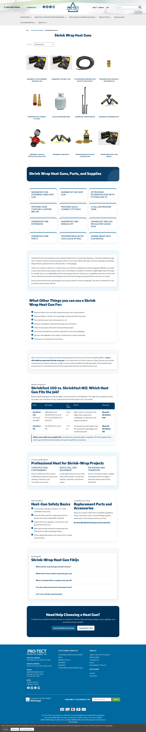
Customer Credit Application (70, 655)
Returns (61, 662)
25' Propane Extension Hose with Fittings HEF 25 (85, 80)
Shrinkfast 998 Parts (61, 154)
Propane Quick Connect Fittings (37, 118)
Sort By (29, 44)
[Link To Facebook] (44, 7)
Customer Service (27, 22)
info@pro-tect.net (32, 682)
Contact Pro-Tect (86, 628)
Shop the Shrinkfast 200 (106, 415)
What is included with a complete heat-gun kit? (54, 580)
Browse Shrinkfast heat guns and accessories (92, 523)
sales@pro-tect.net (33, 684)
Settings (6, 729)
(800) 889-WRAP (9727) (35, 672)
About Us (41, 22)
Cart (107, 7)
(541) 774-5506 (38, 674)
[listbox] (43, 44)
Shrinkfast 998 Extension (85, 116)
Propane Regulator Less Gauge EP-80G (85, 155)
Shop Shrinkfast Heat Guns (63, 628)
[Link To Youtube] (53, 7)
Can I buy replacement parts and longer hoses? (54, 587)
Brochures (94, 657)
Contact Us (31, 7)
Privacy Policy (64, 660)
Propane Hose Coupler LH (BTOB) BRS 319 (109, 80)
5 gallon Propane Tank (61, 116)
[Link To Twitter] (47, 7)
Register (101, 7)
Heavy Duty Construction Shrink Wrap (49, 17)
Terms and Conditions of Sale (70, 668)
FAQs (60, 657)
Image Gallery (119, 17)
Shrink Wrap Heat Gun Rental (109, 155)
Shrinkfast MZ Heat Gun (61, 79)
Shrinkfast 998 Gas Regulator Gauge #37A (37, 155)
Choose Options (37, 101)
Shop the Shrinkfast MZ (106, 429)
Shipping (61, 665)
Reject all (15, 729)
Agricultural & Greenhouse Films (81, 17)
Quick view (37, 61)
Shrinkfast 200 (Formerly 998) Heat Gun (37, 80)
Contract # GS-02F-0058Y (40, 698)
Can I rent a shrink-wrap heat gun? (49, 594)
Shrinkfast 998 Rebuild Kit (109, 116)
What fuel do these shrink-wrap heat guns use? (54, 573)
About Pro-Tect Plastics (100, 655)
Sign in (95, 7)
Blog (92, 662)
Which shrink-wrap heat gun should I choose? (53, 567)
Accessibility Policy (98, 665)
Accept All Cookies (27, 729)
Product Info (104, 17)
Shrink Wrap (25, 17)
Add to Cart (37, 64)
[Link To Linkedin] (50, 7)
